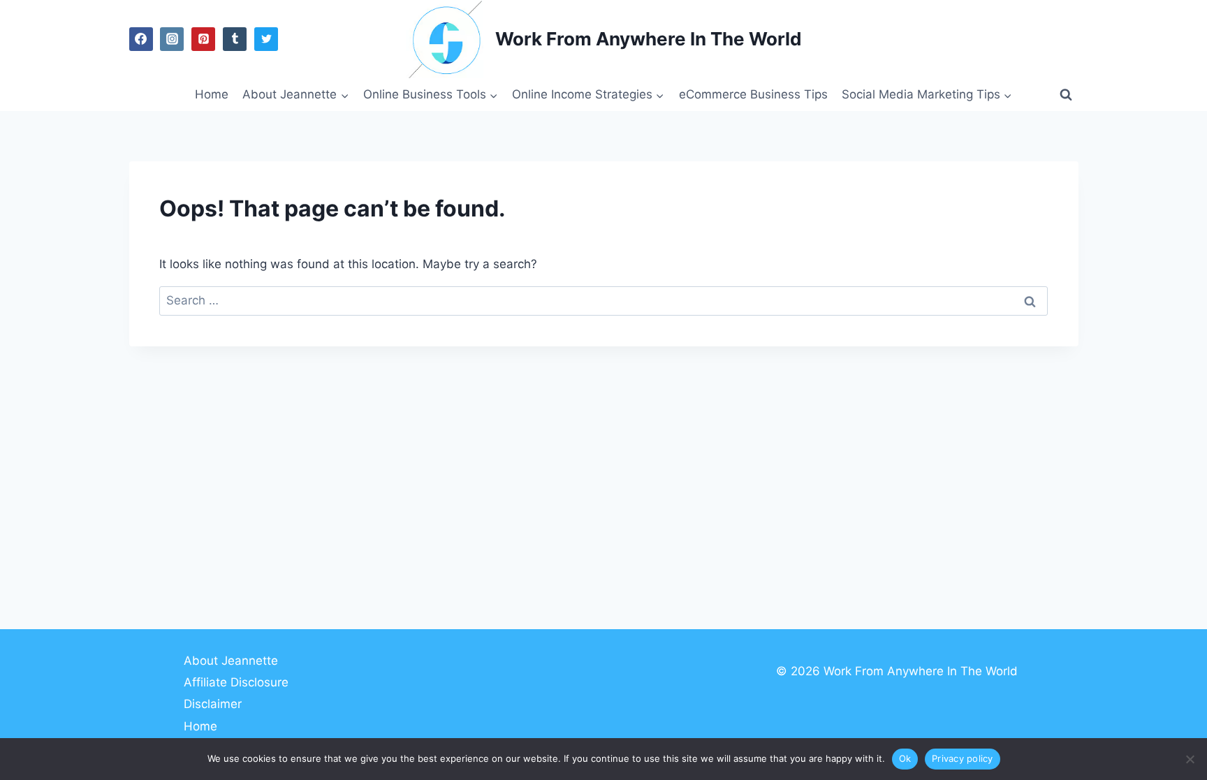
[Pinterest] (203, 39)
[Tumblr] (235, 39)
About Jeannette (231, 661)
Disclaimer (213, 704)
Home (211, 94)
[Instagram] (172, 39)
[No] (1190, 759)
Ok (905, 758)
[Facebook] (141, 39)
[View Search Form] (1065, 95)
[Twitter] (266, 39)
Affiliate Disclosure (236, 682)
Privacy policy (962, 758)
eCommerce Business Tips (753, 94)
